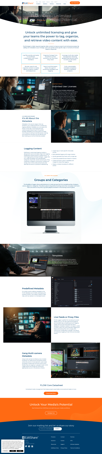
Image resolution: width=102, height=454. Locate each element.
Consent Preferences (25, 442)
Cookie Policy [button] (12, 447)
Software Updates (74, 444)
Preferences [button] (17, 448)
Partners (52, 3)
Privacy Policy (64, 448)
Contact (63, 437)
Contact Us (51, 413)
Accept (20, 450)
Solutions (45, 3)
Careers (52, 1)
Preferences (5, 450)
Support (43, 1)
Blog (37, 1)
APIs (71, 440)
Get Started (75, 3)
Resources (58, 3)
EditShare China (55, 448)
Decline (13, 450)
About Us (48, 1)
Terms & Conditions (75, 448)
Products (38, 3)
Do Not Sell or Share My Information (28, 443)
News (65, 3)
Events (40, 1)
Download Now (51, 393)
